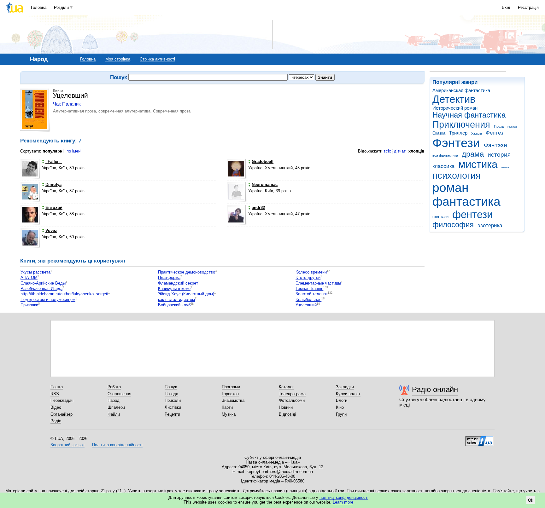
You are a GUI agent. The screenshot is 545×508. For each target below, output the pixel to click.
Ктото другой (308, 277)
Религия (512, 126)
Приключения (461, 124)
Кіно (340, 407)
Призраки (29, 305)
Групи (341, 414)
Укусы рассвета (35, 272)
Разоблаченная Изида (41, 288)
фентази (440, 216)
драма (473, 154)
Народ (114, 400)
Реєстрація (528, 7)
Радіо (55, 421)
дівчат (400, 151)
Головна (38, 7)
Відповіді (287, 414)
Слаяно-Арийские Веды (43, 283)
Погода (171, 393)
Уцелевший (306, 305)
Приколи (173, 400)
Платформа (169, 277)
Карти (227, 407)
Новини (286, 407)
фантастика (466, 201)
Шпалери (116, 407)
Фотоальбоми (292, 400)
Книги (27, 261)
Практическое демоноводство (186, 272)
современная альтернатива (124, 111)
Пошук (171, 386)
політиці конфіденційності (343, 497)
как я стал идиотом (176, 299)
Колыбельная (308, 299)
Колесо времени (311, 272)
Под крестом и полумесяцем (48, 299)
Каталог (286, 386)
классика (443, 166)
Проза (499, 126)
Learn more (343, 502)
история (499, 154)
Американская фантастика (461, 90)
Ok (530, 500)
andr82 (258, 207)
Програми (231, 386)
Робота (114, 386)
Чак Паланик (67, 104)
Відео (55, 407)
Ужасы (476, 133)
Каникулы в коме (174, 288)
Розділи (61, 7)
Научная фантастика (469, 115)
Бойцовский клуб (174, 305)
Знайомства (233, 400)
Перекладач (61, 400)
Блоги (341, 400)
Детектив (454, 99)
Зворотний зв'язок (67, 444)
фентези (472, 214)
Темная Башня (309, 288)
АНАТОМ (29, 277)
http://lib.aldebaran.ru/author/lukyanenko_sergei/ (64, 294)
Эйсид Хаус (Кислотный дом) (186, 294)
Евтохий (53, 207)
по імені (74, 151)
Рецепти (172, 414)
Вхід (506, 7)
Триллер (458, 133)
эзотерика (490, 225)
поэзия (505, 167)
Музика (229, 414)
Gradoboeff (262, 161)
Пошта (56, 386)
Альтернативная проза (74, 111)
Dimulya (53, 184)
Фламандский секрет (178, 283)
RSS (54, 393)
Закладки (345, 386)
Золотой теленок (312, 294)
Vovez (51, 230)
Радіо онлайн (435, 389)
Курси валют (348, 393)
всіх (387, 151)
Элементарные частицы (318, 283)
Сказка (438, 133)
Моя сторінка (117, 59)
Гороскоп (230, 393)
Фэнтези (456, 143)
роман (450, 187)
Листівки (173, 407)
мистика (477, 164)
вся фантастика (445, 155)
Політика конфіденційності (117, 444)
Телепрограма (292, 393)
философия (453, 225)
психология (456, 175)
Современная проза (171, 111)
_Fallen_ (53, 161)
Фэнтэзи (495, 145)
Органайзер (61, 414)
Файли (114, 414)
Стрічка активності (157, 59)
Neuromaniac (265, 184)
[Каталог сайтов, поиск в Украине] (479, 438)
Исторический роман (455, 108)
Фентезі (495, 133)
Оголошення (119, 393)
